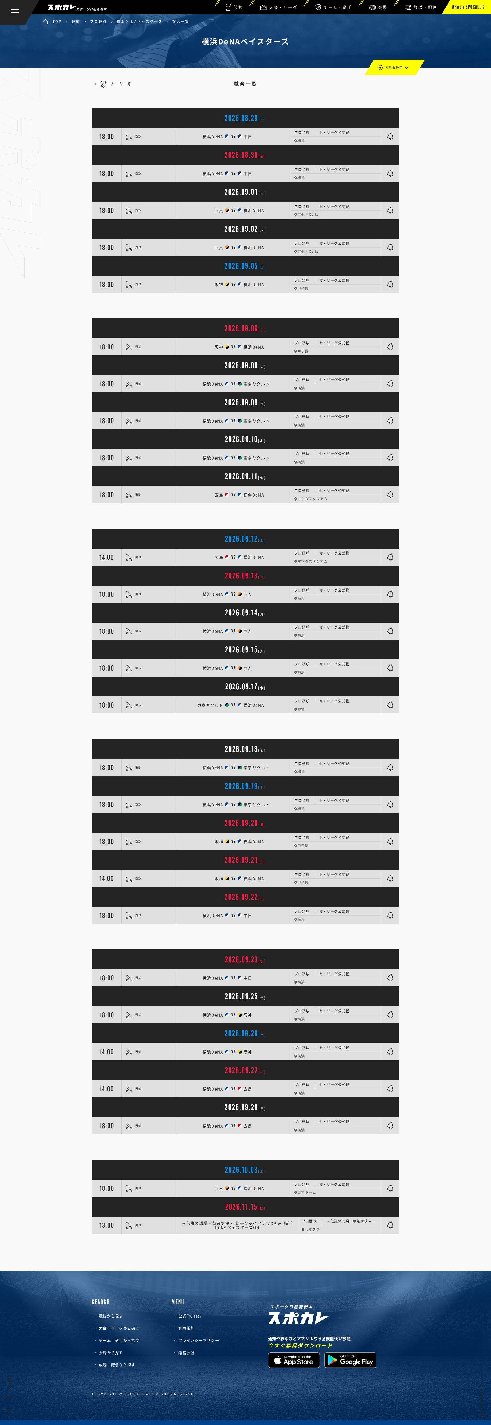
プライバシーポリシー (198, 1340)
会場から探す (111, 1352)
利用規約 (186, 1328)
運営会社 (186, 1352)
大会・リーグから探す (119, 1328)
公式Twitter (190, 1315)
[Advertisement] (245, 305)
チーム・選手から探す (119, 1340)
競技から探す (111, 1315)
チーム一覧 (121, 83)
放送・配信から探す (117, 1364)
